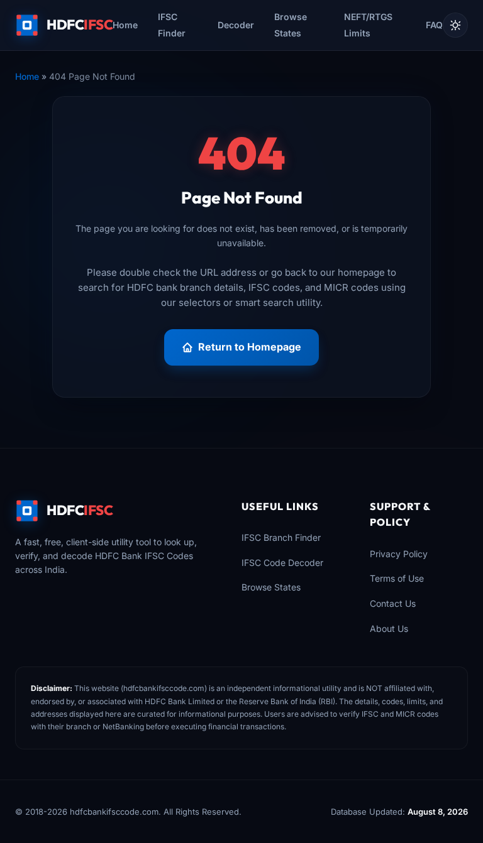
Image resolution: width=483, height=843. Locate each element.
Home (125, 24)
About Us (389, 628)
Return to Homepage (249, 346)
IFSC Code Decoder (282, 562)
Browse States (271, 587)
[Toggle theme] (455, 25)
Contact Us (393, 603)
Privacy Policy (399, 553)
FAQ (434, 24)
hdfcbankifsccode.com (163, 688)
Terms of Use (397, 578)
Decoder (236, 24)
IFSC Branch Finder (281, 537)
